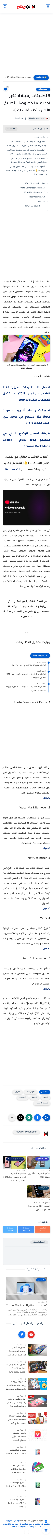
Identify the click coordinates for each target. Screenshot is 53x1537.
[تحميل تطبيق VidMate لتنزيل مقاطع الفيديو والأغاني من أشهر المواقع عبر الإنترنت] (37, 1435)
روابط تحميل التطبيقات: (34, 184)
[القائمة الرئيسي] (48, 6)
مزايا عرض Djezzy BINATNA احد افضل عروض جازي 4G (16, 1420)
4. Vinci (41, 202)
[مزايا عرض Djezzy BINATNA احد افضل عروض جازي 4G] (37, 1418)
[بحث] (5, 6)
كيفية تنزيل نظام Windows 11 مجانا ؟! (26, 1305)
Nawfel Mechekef (36, 119)
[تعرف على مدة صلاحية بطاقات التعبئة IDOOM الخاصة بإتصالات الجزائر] (37, 1468)
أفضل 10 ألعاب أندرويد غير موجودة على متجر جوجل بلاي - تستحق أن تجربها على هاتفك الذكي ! (16, 1352)
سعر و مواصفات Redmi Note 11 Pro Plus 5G (17, 1503)
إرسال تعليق (39, 1242)
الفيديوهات (43, 89)
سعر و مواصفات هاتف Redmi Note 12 (17, 77)
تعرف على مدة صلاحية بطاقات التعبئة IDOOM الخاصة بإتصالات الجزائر (18, 1470)
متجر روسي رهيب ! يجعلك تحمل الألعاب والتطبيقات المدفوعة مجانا (16, 1386)
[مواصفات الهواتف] (26, 1532)
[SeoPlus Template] (45, 1521)
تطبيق (34, 1098)
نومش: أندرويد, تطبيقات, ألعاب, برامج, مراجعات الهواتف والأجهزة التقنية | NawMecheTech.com (26, 1524)
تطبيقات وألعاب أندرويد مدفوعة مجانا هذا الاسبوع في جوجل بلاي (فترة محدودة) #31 (26, 417)
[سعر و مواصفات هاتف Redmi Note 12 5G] (37, 1485)
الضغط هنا (13, 469)
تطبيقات (22, 1098)
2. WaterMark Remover (34, 193)
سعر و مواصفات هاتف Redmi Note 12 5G (16, 1486)
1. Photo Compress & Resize (32, 188)
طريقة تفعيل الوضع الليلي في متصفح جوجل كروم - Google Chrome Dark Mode (26, 440)
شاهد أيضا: (39, 137)
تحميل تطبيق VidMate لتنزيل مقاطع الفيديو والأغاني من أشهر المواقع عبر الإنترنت (17, 1437)
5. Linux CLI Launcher (35, 206)
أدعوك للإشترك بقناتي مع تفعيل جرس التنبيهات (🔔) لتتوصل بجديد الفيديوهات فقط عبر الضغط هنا (26, 171)
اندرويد (17, 1092)
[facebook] (21, 1334)
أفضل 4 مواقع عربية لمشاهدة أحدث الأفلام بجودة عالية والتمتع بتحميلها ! (16, 1369)
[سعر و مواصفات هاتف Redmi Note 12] (37, 1452)
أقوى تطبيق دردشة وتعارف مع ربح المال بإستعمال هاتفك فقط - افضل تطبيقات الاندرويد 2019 (16, 1403)
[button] (37, 1117)
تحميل (46, 798)
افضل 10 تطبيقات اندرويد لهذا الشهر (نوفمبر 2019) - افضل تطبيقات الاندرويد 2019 (26, 394)
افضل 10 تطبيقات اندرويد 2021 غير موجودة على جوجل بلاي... (26, 689)
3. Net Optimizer (37, 197)
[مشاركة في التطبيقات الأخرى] (12, 1117)
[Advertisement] (26, 45)
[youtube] (31, 1334)
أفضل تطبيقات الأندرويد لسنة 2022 (29, 666)
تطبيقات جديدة (42, 1103)
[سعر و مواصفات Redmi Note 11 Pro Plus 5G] (37, 1502)
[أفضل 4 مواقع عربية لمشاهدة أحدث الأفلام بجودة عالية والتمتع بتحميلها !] (37, 1367)
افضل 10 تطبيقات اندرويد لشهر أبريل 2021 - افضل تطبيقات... (25, 676)
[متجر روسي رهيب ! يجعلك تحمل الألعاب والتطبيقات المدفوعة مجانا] (37, 1384)
